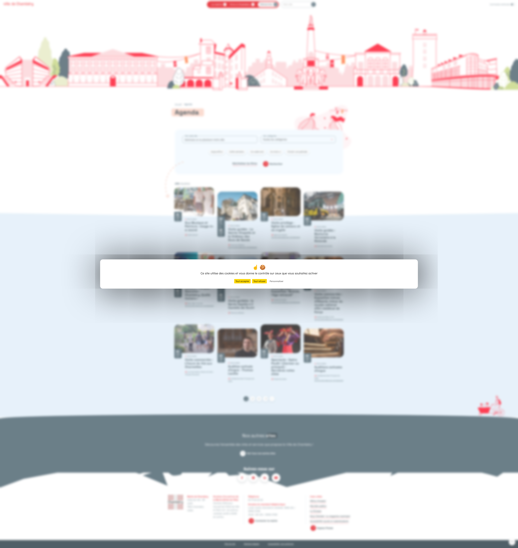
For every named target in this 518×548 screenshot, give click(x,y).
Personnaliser (276, 281)
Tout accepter (242, 281)
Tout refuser (259, 281)
